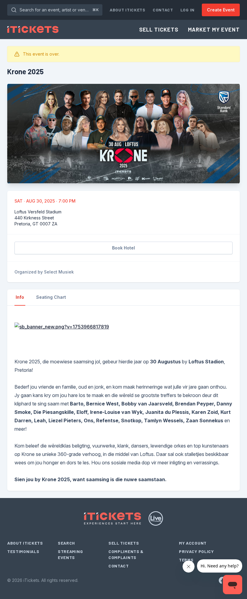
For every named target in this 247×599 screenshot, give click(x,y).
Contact (163, 9)
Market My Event (214, 29)
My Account (193, 543)
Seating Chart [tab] (51, 297)
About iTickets (127, 9)
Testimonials (23, 551)
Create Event (221, 9)
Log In (187, 9)
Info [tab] (20, 297)
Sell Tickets (158, 29)
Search (66, 543)
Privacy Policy (196, 551)
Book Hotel (123, 247)
